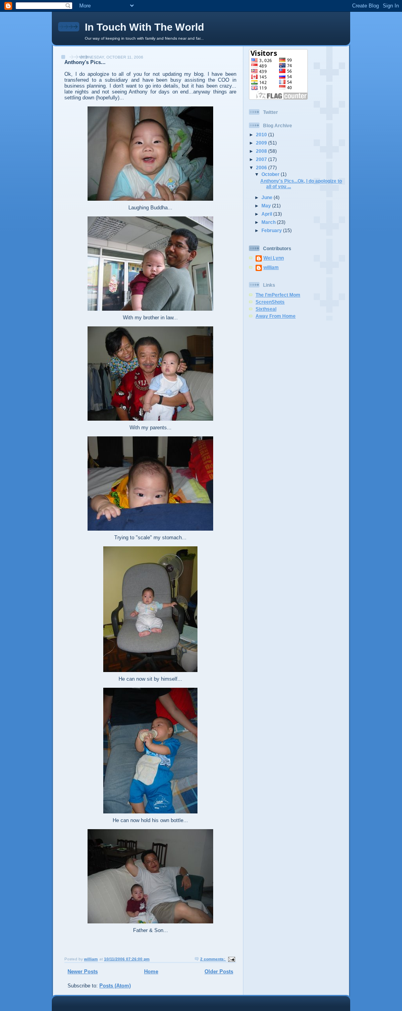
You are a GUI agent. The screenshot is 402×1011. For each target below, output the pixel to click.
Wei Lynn (273, 257)
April (267, 213)
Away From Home (276, 316)
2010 (262, 134)
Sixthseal (266, 308)
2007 (262, 159)
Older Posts (219, 971)
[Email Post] (231, 959)
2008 (262, 151)
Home (151, 971)
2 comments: (213, 959)
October (271, 174)
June (267, 197)
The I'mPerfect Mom (278, 294)
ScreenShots (270, 301)
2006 (262, 167)
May (266, 205)
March (269, 222)
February (272, 230)
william (271, 267)
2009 (262, 142)
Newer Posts (83, 971)
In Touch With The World (144, 27)
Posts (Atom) (115, 986)
